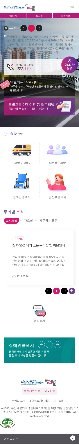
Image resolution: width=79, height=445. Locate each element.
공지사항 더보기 (72, 291)
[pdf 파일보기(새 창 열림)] (7, 423)
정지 (31, 28)
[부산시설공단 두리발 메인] (20, 8)
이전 (23, 28)
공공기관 (65, 15)
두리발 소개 (18, 400)
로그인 (39, 15)
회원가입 (13, 15)
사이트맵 (58, 400)
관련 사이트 (11, 438)
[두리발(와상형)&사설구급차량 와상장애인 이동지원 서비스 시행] (39, 44)
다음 (39, 28)
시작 (56, 291)
